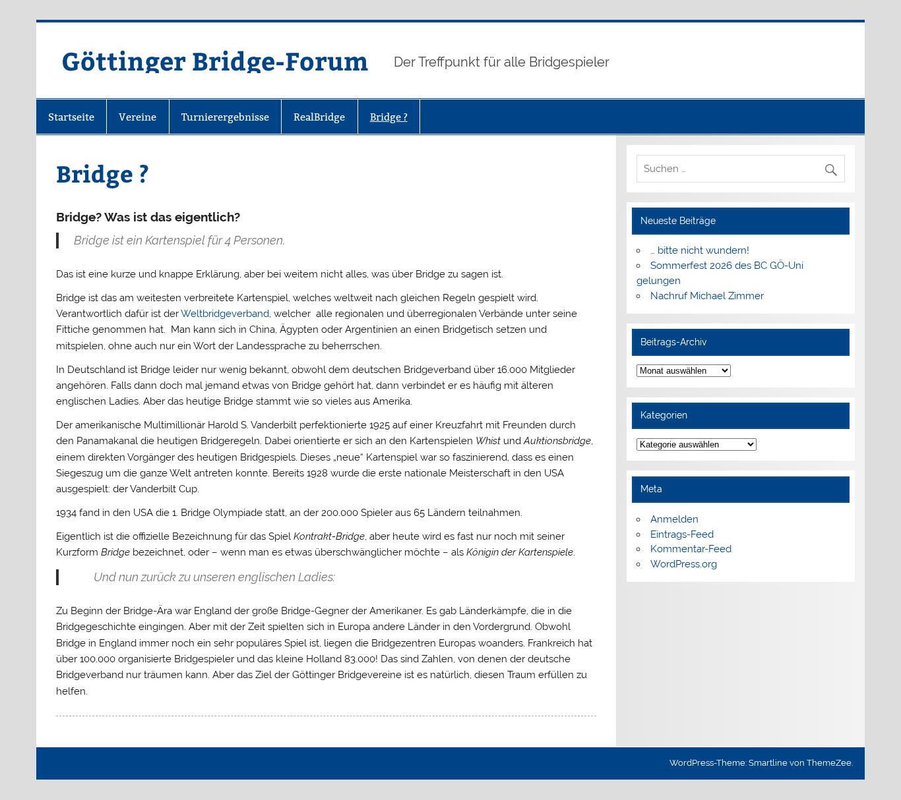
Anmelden (674, 519)
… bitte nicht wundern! (699, 250)
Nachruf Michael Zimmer (707, 296)
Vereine (137, 117)
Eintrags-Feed (682, 534)
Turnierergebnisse (225, 117)
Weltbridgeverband (225, 314)
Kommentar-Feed (690, 549)
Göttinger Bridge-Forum (214, 60)
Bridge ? (389, 117)
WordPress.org (683, 564)
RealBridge (319, 117)
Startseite (71, 117)
